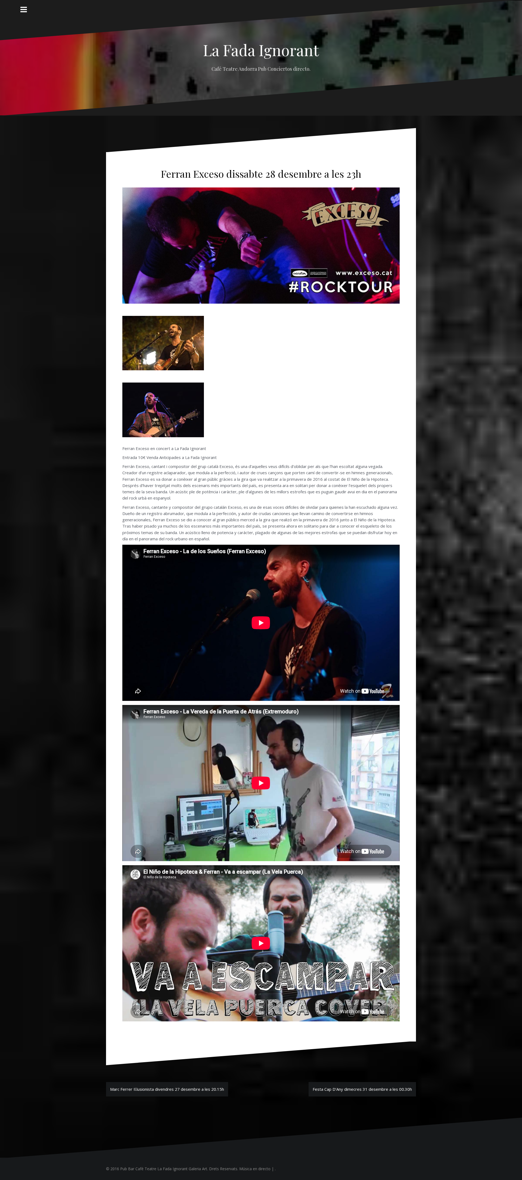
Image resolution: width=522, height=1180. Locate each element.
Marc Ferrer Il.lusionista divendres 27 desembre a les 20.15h (167, 1089)
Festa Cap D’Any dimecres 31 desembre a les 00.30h (362, 1089)
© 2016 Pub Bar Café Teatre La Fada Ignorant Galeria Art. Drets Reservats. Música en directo (188, 1168)
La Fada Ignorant (261, 49)
